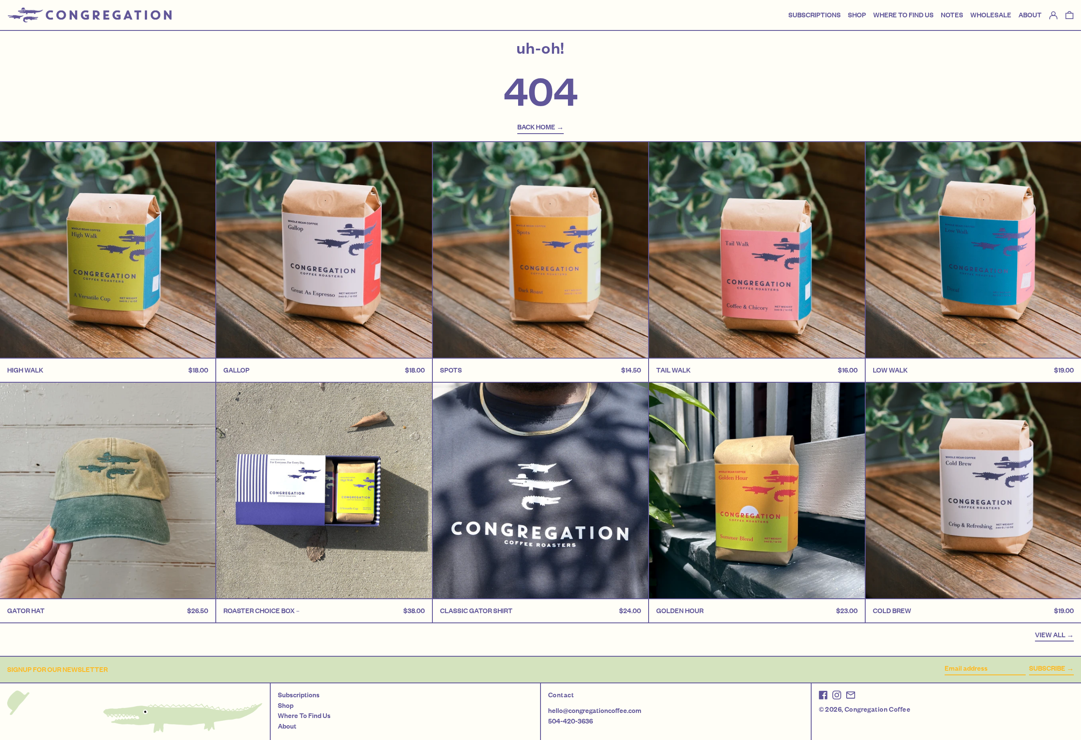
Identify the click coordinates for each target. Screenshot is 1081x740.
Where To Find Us (304, 715)
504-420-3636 (570, 721)
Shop (285, 705)
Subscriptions (299, 695)
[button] (1069, 15)
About (287, 726)
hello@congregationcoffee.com (594, 710)
